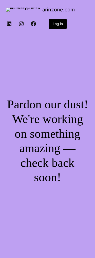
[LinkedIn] (9, 24)
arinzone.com (58, 10)
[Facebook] (33, 24)
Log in (58, 24)
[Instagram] (21, 24)
